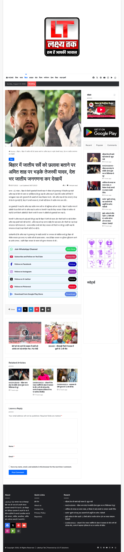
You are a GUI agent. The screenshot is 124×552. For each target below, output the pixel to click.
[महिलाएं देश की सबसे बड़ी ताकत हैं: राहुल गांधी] (94, 157)
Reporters (38, 517)
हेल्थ (52, 77)
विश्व (16, 77)
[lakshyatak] (62, 37)
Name (12, 446)
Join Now (71, 249)
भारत (21, 77)
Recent (89, 145)
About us (37, 505)
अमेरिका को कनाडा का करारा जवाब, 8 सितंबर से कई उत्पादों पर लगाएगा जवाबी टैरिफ (108, 187)
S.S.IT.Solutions (63, 548)
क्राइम (31, 77)
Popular (99, 145)
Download (70, 294)
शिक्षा (56, 77)
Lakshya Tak (41, 548)
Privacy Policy (40, 513)
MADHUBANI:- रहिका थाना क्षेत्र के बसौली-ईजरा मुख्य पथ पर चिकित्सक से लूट (19, 385)
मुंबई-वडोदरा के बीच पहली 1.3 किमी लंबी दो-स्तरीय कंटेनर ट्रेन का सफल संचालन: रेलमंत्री (108, 218)
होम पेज (36, 502)
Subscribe (70, 256)
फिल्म (40, 77)
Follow (72, 264)
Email (11, 457)
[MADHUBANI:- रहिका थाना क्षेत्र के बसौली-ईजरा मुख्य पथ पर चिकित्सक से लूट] (19, 374)
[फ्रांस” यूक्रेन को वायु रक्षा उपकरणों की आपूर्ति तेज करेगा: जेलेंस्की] (94, 202)
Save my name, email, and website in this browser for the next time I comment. (41, 467)
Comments (112, 145)
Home (11, 77)
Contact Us (38, 509)
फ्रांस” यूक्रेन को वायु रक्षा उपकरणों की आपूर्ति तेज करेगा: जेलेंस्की (85, 513)
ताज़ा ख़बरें (63, 77)
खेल (36, 77)
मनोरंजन (46, 77)
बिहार (26, 77)
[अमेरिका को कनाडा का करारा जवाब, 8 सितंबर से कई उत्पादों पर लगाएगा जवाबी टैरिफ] (94, 185)
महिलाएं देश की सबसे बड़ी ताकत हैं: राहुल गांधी (108, 156)
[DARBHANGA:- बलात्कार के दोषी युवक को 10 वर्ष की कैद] (67, 375)
